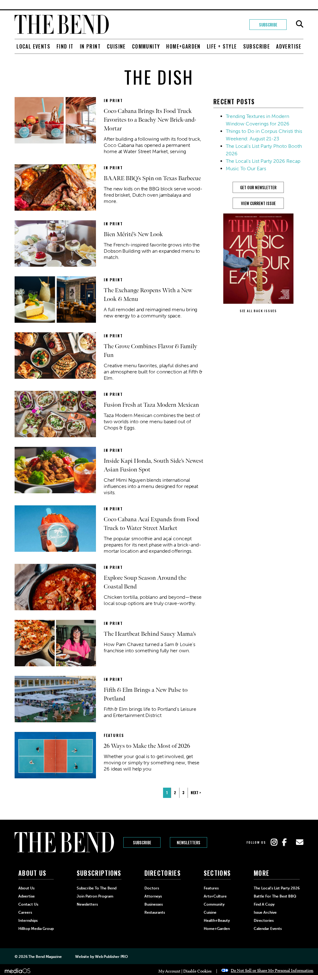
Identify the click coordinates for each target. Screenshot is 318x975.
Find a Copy (264, 904)
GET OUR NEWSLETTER (258, 187)
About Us (26, 888)
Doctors (151, 888)
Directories (264, 920)
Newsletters (188, 842)
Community (146, 46)
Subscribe (268, 24)
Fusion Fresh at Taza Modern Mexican (151, 405)
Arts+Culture (215, 896)
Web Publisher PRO (111, 956)
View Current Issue (258, 203)
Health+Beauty (217, 920)
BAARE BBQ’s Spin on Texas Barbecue (152, 178)
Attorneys (153, 896)
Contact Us (28, 904)
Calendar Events (268, 928)
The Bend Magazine (44, 956)
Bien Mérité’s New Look (133, 234)
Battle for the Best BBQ (275, 896)
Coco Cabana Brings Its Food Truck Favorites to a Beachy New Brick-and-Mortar (150, 119)
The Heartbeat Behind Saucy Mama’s (150, 634)
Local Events (33, 46)
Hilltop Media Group (36, 928)
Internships (28, 920)
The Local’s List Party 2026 (277, 888)
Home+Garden (183, 46)
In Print (90, 46)
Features (114, 735)
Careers (25, 912)
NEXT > (196, 792)
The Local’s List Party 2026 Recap (263, 161)
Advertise (289, 46)
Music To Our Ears (246, 168)
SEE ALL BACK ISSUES (258, 310)
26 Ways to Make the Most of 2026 (147, 746)
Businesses (153, 904)
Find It (65, 46)
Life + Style (222, 46)
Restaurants (154, 912)
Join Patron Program (95, 896)
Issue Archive (265, 912)
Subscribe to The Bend (96, 888)
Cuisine (116, 46)
